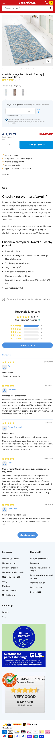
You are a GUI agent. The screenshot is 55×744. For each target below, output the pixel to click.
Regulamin (34, 563)
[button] (7, 80)
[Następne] (52, 69)
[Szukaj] (27, 8)
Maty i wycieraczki (10, 558)
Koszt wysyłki (36, 587)
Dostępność (35, 592)
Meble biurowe (8, 595)
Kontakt (5, 612)
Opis (4, 187)
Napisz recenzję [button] (27, 345)
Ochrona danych (37, 583)
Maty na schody (9, 563)
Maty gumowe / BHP (11, 577)
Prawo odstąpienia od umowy (40, 569)
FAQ (4, 617)
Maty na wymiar (9, 590)
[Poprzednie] (3, 69)
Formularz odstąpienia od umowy (41, 576)
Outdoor (6, 586)
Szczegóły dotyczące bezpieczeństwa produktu (28, 299)
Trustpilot (5, 174)
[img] (8, 362)
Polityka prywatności (39, 558)
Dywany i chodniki (10, 568)
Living (4, 581)
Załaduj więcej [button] (27, 535)
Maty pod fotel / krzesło (13, 572)
